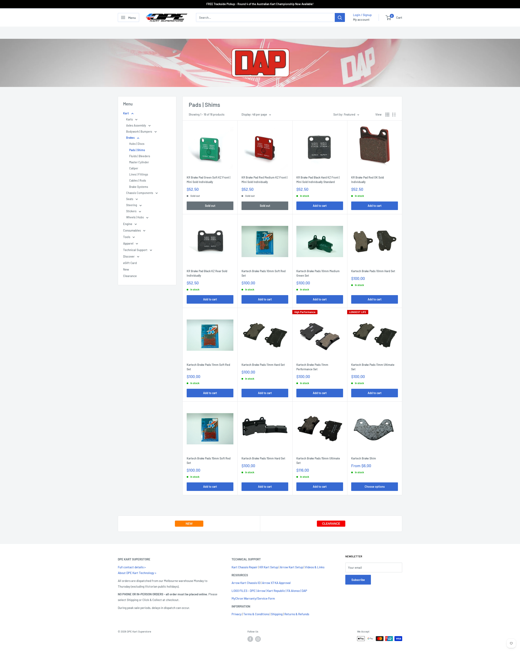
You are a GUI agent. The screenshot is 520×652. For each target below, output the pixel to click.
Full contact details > (132, 567)
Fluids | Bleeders (139, 156)
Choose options (375, 486)
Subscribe (358, 580)
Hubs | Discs (136, 143)
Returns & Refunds (296, 614)
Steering (132, 205)
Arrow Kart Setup (291, 567)
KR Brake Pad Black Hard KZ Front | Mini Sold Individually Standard (318, 180)
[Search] (340, 17)
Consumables (132, 230)
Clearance (130, 276)
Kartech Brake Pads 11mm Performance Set (312, 367)
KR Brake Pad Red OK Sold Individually (367, 180)
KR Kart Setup (268, 567)
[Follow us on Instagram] (258, 639)
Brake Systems (138, 186)
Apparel (128, 243)
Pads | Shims (137, 150)
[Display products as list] (394, 114)
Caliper (133, 168)
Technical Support (135, 250)
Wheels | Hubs (135, 217)
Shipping (277, 614)
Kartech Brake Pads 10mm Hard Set (373, 271)
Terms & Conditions (256, 614)
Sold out (210, 205)
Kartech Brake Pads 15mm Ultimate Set (318, 461)
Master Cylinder (139, 162)
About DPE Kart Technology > (137, 573)
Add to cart (320, 205)
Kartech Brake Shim (363, 458)
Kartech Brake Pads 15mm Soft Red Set (209, 461)
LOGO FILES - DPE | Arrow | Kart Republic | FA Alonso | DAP (269, 590)
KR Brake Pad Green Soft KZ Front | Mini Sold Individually (208, 180)
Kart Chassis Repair (245, 567)
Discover (129, 256)
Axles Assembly (136, 125)
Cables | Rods (137, 180)
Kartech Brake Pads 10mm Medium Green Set (318, 273)
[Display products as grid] (387, 114)
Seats (130, 199)
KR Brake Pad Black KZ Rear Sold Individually (207, 273)
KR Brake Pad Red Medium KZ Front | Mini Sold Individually (264, 180)
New (126, 269)
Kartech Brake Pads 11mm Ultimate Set (372, 367)
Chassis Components (140, 193)
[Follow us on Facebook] (250, 639)
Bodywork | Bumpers (139, 131)
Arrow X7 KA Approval (276, 583)
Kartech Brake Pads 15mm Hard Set (263, 458)
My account (361, 19)
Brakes (130, 137)
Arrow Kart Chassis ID (246, 583)
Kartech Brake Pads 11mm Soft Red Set (208, 367)
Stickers (131, 211)
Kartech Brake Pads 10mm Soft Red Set (264, 273)
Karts (129, 119)
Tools (127, 237)
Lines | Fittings (138, 174)
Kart (126, 113)
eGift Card (130, 263)
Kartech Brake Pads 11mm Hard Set (263, 364)
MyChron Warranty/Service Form (253, 598)
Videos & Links (314, 567)
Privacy (237, 614)
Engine (128, 224)
